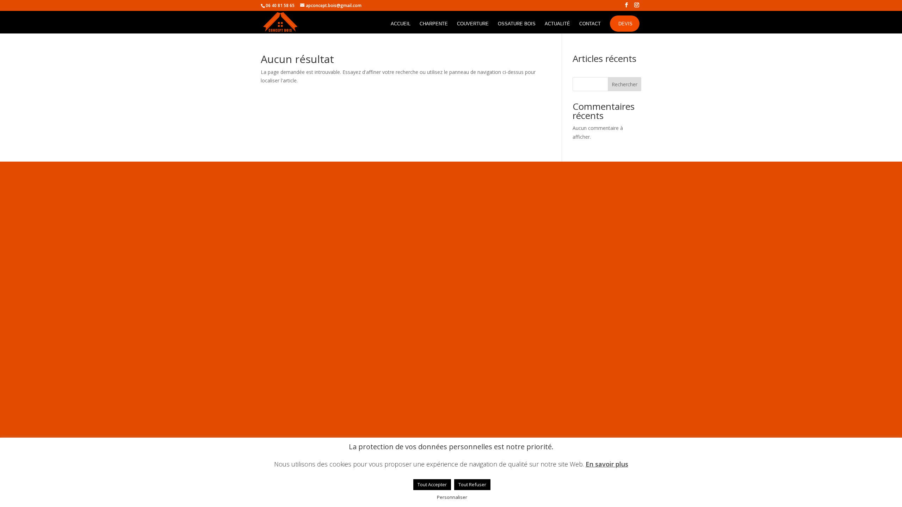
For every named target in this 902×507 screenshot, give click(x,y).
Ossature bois (517, 23)
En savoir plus (607, 464)
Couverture (473, 23)
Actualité (557, 23)
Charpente (434, 23)
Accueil (400, 23)
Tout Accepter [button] (432, 484)
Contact (590, 23)
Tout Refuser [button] (472, 484)
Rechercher (624, 84)
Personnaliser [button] (452, 497)
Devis (625, 23)
